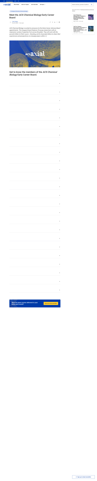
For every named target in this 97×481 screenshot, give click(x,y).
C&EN (15, 1)
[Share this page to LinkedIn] (55, 22)
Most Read (16, 4)
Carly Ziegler (15, 21)
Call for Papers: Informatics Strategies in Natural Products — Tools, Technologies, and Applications (80, 29)
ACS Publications (9, 1)
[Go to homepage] (7, 4)
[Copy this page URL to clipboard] (50, 22)
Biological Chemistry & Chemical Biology (19, 11)
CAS (18, 1)
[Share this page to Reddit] (59, 22)
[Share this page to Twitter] (52, 22)
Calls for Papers (25, 4)
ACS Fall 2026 (34, 4)
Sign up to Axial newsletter (51, 303)
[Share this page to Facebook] (57, 22)
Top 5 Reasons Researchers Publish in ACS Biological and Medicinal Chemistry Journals (79, 17)
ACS (4, 1)
